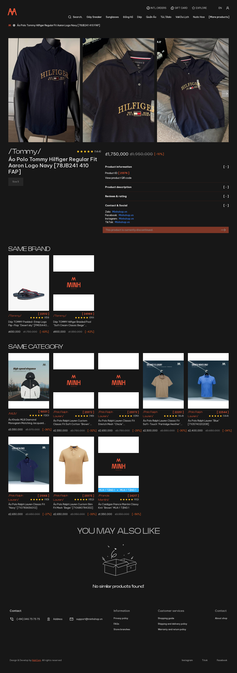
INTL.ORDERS (158, 8)
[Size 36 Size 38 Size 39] (73, 283)
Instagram (187, 660)
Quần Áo (151, 17)
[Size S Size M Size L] (208, 381)
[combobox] (220, 8)
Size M (32, 411)
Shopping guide (166, 618)
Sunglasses (112, 17)
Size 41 (28, 313)
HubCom (36, 660)
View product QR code (118, 177)
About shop (221, 618)
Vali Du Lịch (182, 17)
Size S (24, 411)
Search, (77, 17)
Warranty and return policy (172, 629)
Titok (205, 660)
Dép (139, 17)
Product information (167, 166)
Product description (167, 187)
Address (57, 619)
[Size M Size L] (163, 381)
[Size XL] (28, 464)
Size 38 (74, 313)
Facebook (222, 660)
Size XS (77, 411)
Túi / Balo (165, 17)
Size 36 (64, 313)
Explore (201, 8)
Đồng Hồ (128, 17)
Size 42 (37, 313)
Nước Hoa (199, 17)
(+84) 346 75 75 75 (28, 619)
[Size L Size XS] (73, 381)
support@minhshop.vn (89, 619)
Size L (69, 411)
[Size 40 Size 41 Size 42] (28, 283)
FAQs (116, 624)
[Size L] (118, 381)
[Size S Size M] (28, 381)
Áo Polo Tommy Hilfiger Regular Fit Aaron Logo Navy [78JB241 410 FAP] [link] (58, 25)
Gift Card (181, 8)
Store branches (122, 629)
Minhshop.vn (119, 211)
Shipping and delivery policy (172, 624)
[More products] (219, 17)
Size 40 (20, 313)
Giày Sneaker (94, 17)
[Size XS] (73, 464)
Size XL (29, 495)
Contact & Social (167, 205)
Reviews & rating (167, 196)
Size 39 (83, 313)
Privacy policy (121, 618)
